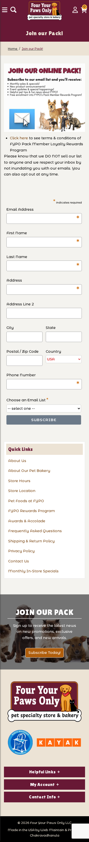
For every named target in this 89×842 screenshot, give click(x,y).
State (51, 327)
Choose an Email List (27, 400)
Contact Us (18, 561)
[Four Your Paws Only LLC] (44, 701)
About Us (17, 461)
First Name (42, 233)
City (10, 327)
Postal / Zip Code (22, 351)
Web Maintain (52, 830)
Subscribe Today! (44, 652)
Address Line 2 (20, 304)
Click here (19, 138)
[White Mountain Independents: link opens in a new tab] (20, 742)
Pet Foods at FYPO (26, 501)
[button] (84, 11)
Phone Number (42, 375)
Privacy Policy (21, 551)
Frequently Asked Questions (35, 531)
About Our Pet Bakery (29, 470)
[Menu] (5, 11)
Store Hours (19, 481)
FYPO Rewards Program (31, 511)
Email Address (42, 209)
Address (42, 280)
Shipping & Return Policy (31, 541)
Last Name (42, 257)
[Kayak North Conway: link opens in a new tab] (59, 742)
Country (53, 351)
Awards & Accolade (26, 521)
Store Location (21, 491)
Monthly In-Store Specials (33, 571)
